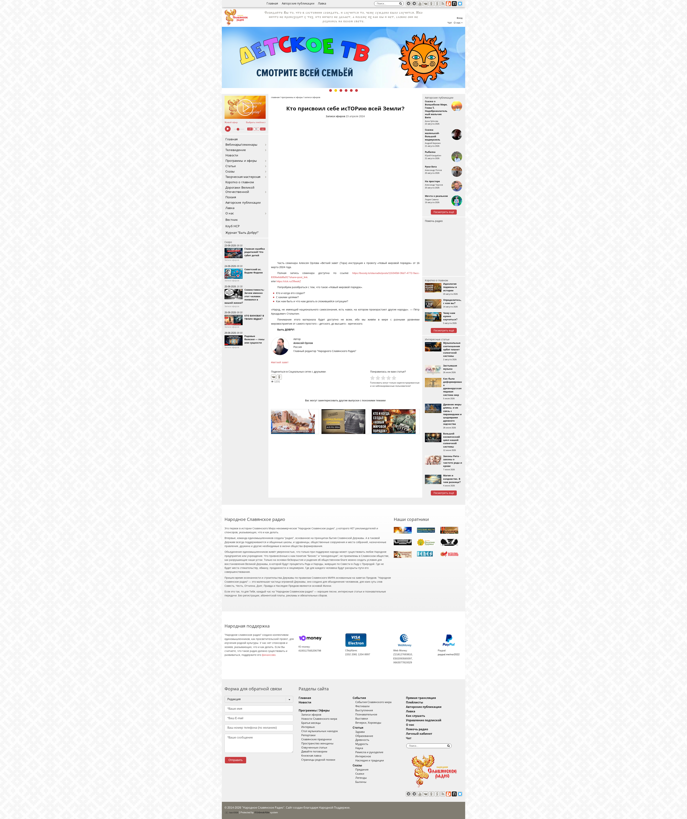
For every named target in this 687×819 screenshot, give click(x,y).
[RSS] (442, 3)
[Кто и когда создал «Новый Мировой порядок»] (396, 421)
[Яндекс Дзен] (437, 3)
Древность (362, 739)
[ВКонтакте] (273, 377)
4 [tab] (346, 90)
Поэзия (230, 197)
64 (256, 129)
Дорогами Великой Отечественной (239, 190)
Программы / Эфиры (314, 710)
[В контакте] (425, 3)
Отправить (235, 760)
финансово (269, 654)
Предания (361, 769)
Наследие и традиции (369, 760)
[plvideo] (454, 3)
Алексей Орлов (303, 343)
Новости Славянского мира (319, 718)
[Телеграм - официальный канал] (408, 3)
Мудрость (361, 744)
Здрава (360, 731)
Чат (449, 22)
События (359, 697)
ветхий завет (280, 362)
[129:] (343, 57)
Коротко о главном (239, 182)
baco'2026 (233, 812)
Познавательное (366, 714)
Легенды (361, 777)
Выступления (364, 710)
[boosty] (448, 3)
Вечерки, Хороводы (368, 722)
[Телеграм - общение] (414, 3)
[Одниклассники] (431, 3)
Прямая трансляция (421, 697)
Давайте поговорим (314, 751)
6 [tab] (356, 90)
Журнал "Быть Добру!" (242, 232)
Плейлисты (414, 702)
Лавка (322, 3)
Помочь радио (434, 221)
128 (250, 129)
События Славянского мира (373, 702)
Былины (360, 782)
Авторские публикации (298, 3)
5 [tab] (351, 90)
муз (262, 129)
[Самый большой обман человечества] (295, 421)
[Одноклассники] (279, 377)
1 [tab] (330, 90)
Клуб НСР (232, 226)
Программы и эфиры (241, 160)
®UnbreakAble (261, 812)
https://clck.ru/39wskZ (288, 281)
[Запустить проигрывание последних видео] (245, 107)
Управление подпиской (423, 720)
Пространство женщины (317, 743)
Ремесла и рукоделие (369, 752)
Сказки (359, 773)
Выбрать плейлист (256, 122)
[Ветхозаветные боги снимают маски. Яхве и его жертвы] (345, 421)
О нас (229, 213)
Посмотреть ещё (443, 212)
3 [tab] (341, 90)
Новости (231, 155)
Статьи (230, 166)
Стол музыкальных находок (319, 731)
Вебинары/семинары (241, 144)
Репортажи (308, 735)
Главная (272, 3)
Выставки (361, 718)
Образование (364, 736)
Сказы (230, 171)
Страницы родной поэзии (318, 759)
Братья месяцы (311, 722)
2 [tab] (335, 90)
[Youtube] (419, 3)
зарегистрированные (408, 382)
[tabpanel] (343, 57)
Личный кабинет (419, 733)
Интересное (363, 756)
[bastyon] (459, 3)
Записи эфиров (335, 116)
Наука (359, 748)
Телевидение (235, 150)
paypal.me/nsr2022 (449, 654)
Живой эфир (231, 122)
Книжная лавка (311, 755)
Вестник (231, 220)
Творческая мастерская (242, 177)
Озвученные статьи (314, 747)
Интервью (308, 727)
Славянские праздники (316, 739)
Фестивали (362, 706)
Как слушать (415, 715)
